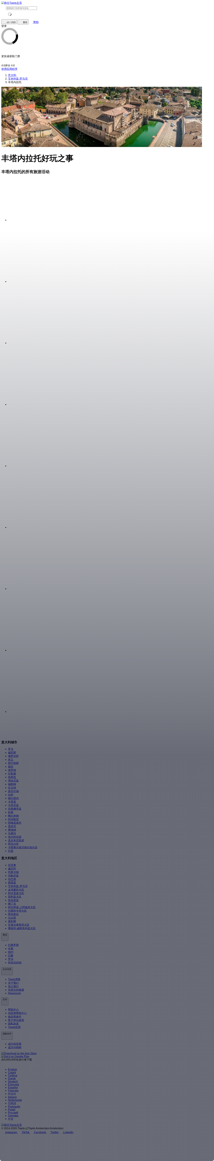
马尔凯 (12, 917)
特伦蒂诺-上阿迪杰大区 (22, 907)
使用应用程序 (9, 69)
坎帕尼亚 (13, 875)
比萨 (10, 794)
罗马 (10, 749)
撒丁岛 (12, 903)
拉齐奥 (12, 865)
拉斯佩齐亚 (14, 808)
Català (12, 1072)
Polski (11, 1109)
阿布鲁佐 (13, 914)
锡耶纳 (12, 784)
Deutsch (13, 1081)
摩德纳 (12, 829)
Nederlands (15, 1100)
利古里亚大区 (16, 893)
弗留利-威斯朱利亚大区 (22, 928)
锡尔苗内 (13, 798)
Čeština (12, 1075)
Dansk (12, 1078)
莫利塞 (12, 921)
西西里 (12, 882)
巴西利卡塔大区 (17, 910)
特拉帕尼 (13, 819)
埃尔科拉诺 (14, 836)
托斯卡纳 (13, 872)
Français (13, 1090)
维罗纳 (12, 770)
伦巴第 (12, 879)
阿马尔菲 (13, 843)
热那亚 (12, 777)
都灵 (10, 766)
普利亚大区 (14, 896)
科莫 (10, 812)
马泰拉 (12, 833)
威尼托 (12, 868)
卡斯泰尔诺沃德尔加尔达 (22, 847)
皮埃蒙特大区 (16, 889)
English (12, 1069)
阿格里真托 (14, 822)
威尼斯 (12, 752)
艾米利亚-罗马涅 (18, 886)
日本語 (12, 1103)
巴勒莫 (12, 773)
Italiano (12, 1097)
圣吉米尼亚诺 (16, 840)
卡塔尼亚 (13, 805)
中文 (10, 1118)
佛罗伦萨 (13, 756)
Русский (13, 1112)
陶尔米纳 (13, 815)
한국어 (12, 1093)
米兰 (10, 759)
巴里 (10, 850)
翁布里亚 (13, 900)
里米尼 (12, 826)
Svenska (13, 1115)
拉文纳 (12, 787)
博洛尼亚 (13, 780)
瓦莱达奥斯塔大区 (18, 924)
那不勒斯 (13, 763)
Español (13, 1087)
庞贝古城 (13, 791)
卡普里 (12, 801)
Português (14, 1106)
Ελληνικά (13, 1084)
